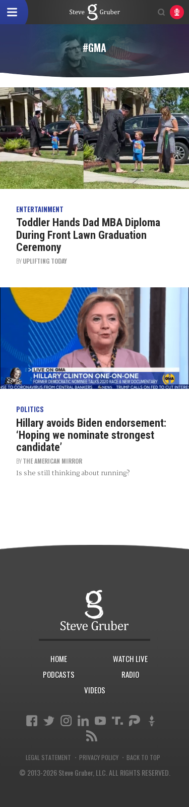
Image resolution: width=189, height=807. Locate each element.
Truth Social (117, 720)
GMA (95, 12)
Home (58, 658)
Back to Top (143, 757)
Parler (134, 720)
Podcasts (59, 674)
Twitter (48, 720)
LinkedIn (83, 720)
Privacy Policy (98, 757)
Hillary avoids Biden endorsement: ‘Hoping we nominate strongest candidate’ (91, 435)
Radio (130, 674)
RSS (91, 735)
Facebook (31, 720)
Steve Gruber (94, 610)
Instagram (66, 720)
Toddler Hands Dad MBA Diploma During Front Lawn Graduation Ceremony (88, 234)
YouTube (100, 720)
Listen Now (177, 12)
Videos (94, 689)
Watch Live (130, 658)
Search (161, 12)
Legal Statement (48, 757)
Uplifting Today (45, 261)
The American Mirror (52, 461)
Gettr (151, 720)
